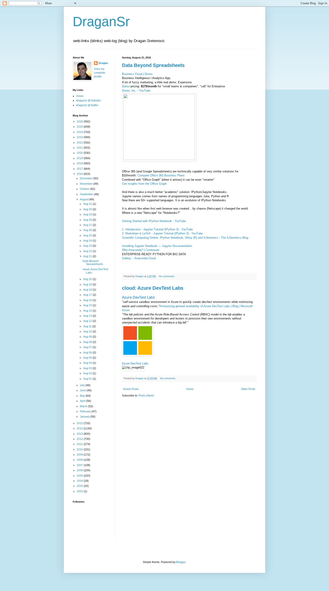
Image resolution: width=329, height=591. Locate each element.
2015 (80, 423)
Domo (126, 86)
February (86, 411)
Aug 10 (88, 331)
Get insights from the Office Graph (144, 183)
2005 (80, 475)
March (84, 406)
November (86, 183)
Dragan (103, 63)
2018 (80, 163)
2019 (80, 158)
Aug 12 (88, 321)
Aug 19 (88, 284)
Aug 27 (88, 225)
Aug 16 (88, 300)
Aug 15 (88, 305)
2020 (80, 152)
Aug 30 (88, 209)
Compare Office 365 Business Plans (161, 175)
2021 (80, 147)
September (87, 194)
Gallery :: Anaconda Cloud (139, 258)
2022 (80, 142)
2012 (80, 439)
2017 (80, 168)
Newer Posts (131, 389)
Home (190, 389)
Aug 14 (88, 310)
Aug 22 (88, 251)
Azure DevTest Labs (138, 297)
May (83, 395)
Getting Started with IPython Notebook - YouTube (154, 221)
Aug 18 (88, 289)
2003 (80, 486)
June (83, 390)
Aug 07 (88, 347)
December (86, 178)
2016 (80, 174)
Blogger (181, 562)
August (84, 199)
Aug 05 (88, 357)
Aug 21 (88, 256)
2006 (80, 470)
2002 (80, 491)
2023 (80, 137)
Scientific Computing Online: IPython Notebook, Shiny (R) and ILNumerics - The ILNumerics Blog (185, 237)
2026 (80, 121)
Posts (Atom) (146, 395)
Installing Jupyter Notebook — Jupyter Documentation (157, 246)
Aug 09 (88, 336)
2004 (80, 480)
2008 (80, 459)
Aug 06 (88, 352)
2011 (80, 444)
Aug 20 (88, 279)
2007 (80, 465)
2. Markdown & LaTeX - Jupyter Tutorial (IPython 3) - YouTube (162, 233)
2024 (80, 132)
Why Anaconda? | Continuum (140, 250)
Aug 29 (88, 214)
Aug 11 (87, 326)
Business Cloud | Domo (137, 74)
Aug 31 (88, 204)
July (82, 385)
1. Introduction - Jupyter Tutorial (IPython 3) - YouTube (157, 229)
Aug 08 (88, 342)
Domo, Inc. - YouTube (136, 90)
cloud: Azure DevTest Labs (152, 288)
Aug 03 (88, 368)
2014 (80, 428)
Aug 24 (88, 240)
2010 (80, 449)
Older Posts (248, 389)
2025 (80, 126)
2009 (80, 454)
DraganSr (101, 21)
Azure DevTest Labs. (135, 363)
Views (79, 96)
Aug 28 (88, 219)
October (85, 189)
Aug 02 (88, 373)
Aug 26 (88, 230)
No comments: (167, 276)
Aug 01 (88, 378)
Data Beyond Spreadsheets (153, 65)
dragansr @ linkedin (88, 100)
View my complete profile (99, 72)
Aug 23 (88, 245)
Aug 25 (88, 235)
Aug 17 (88, 294)
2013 (80, 433)
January (85, 416)
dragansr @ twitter (87, 105)
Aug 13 (88, 315)
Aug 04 (88, 362)
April (83, 401)
